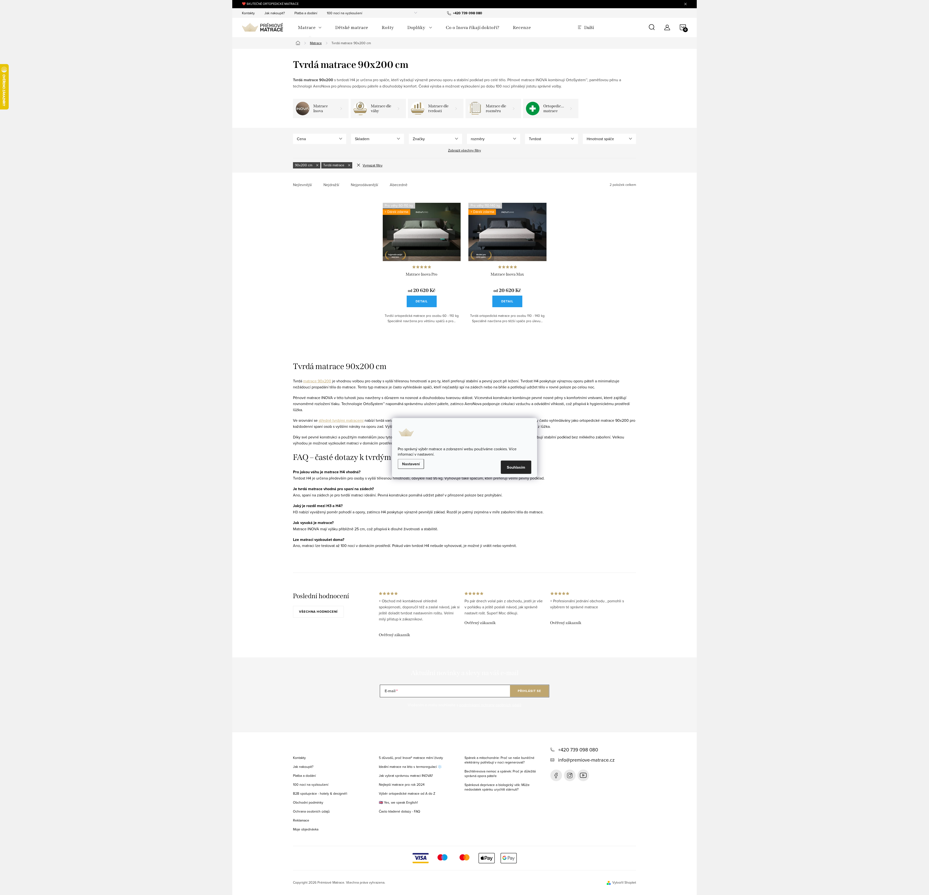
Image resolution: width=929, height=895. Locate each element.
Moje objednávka (305, 829)
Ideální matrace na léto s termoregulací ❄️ (410, 766)
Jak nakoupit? (274, 13)
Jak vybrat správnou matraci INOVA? (406, 775)
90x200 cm (304, 165)
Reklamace (301, 820)
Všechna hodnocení (318, 611)
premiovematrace (570, 775)
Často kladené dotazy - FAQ (399, 811)
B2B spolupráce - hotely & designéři (320, 793)
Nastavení (411, 463)
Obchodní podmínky (308, 802)
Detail (422, 301)
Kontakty (248, 13)
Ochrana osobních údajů (311, 811)
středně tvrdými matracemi (341, 420)
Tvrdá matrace (334, 165)
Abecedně (398, 184)
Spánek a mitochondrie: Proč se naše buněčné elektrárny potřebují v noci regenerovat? (499, 760)
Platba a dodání (305, 13)
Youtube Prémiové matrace (583, 775)
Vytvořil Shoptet (624, 882)
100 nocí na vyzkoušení (344, 13)
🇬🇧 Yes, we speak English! (398, 802)
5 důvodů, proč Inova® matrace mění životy (411, 758)
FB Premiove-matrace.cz (556, 775)
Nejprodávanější (364, 184)
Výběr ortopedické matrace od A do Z (407, 793)
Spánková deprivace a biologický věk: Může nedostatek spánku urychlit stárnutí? (497, 787)
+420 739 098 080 (578, 749)
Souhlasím (516, 467)
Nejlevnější (302, 184)
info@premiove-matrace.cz (586, 759)
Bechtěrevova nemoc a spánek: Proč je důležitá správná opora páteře (500, 773)
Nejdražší (331, 184)
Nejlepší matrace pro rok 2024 (402, 784)
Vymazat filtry (372, 165)
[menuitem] (310, 27)
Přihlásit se (529, 691)
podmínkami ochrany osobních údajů (490, 704)
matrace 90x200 (317, 381)
